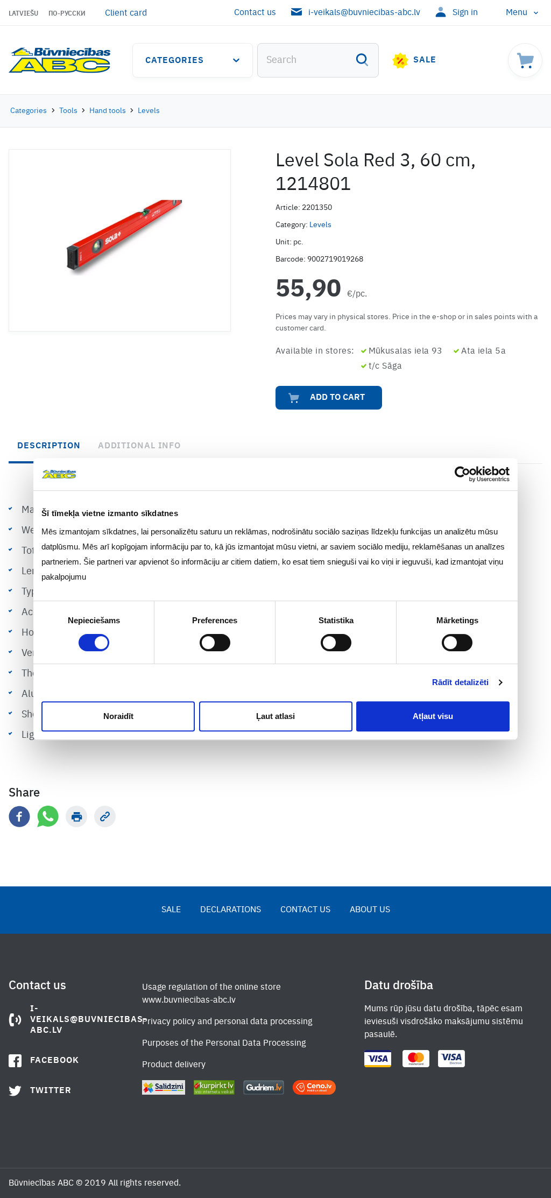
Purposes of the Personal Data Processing (224, 1043)
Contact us (255, 13)
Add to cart (337, 397)
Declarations (230, 910)
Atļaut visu (433, 716)
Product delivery (174, 1065)
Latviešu (23, 14)
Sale (424, 60)
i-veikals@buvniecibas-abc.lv (364, 13)
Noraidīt (118, 716)
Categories (174, 61)
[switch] (215, 642)
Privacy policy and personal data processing (227, 1022)
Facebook (54, 1060)
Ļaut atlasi (275, 716)
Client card (126, 13)
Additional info (139, 446)
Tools (68, 111)
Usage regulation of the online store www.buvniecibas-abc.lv (211, 994)
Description (49, 446)
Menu (516, 13)
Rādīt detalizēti (460, 682)
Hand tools (107, 111)
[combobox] (318, 60)
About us (370, 910)
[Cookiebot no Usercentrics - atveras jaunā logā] (462, 474)
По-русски (67, 14)
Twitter (51, 1091)
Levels (149, 111)
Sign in (465, 13)
